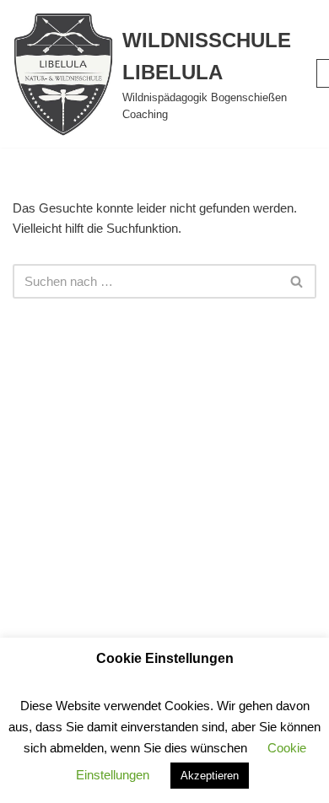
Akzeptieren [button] (210, 775)
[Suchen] (297, 281)
